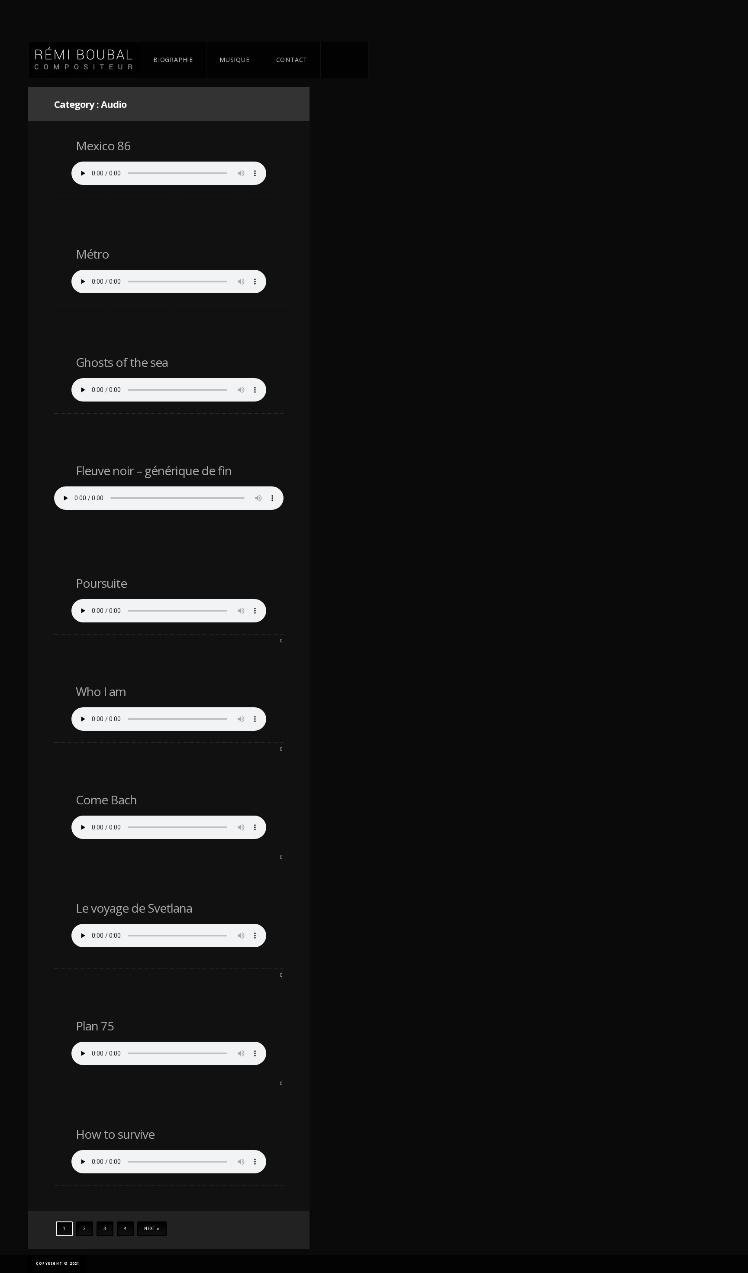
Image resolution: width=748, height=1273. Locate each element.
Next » (152, 1228)
